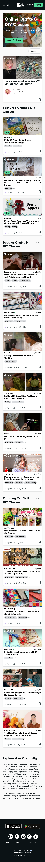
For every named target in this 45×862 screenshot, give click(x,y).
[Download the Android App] (32, 826)
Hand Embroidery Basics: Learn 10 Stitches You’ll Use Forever (22, 82)
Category (33, 51)
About (8, 842)
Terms (37, 842)
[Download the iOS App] (13, 826)
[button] (3, 4)
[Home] (21, 5)
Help (22, 842)
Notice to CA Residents (22, 853)
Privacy (29, 842)
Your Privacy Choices (21, 850)
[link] (22, 136)
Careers (16, 842)
